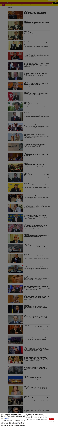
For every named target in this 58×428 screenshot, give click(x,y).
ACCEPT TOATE (52, 418)
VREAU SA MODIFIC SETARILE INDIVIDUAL (52, 421)
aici (17, 423)
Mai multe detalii (7, 418)
